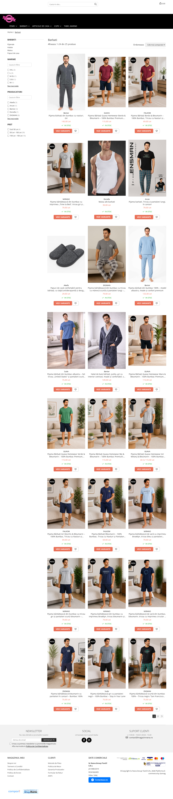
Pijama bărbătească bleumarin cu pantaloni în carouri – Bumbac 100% (66, 695)
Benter (12, 109)
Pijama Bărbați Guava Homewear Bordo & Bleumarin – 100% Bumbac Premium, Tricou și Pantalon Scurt (107, 116)
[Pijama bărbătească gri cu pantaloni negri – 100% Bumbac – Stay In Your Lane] (107, 663)
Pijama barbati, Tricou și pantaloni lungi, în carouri (147, 203)
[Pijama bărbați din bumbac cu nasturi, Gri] (66, 82)
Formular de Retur (55, 773)
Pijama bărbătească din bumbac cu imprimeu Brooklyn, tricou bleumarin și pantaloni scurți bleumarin (107, 615)
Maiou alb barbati (107, 201)
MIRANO (66, 199)
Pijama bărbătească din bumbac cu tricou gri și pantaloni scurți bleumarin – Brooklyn (66, 615)
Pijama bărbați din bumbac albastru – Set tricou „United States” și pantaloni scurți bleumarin (66, 375)
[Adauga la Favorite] (75, 131)
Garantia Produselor (56, 769)
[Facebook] (84, 740)
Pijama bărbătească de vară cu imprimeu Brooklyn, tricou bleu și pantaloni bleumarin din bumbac (147, 535)
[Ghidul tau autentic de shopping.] (14, 791)
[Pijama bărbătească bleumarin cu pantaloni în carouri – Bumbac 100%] (66, 663)
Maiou (10, 50)
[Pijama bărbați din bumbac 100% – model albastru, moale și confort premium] (147, 254)
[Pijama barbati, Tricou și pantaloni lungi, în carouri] (147, 168)
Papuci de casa (13, 53)
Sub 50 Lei (14, 129)
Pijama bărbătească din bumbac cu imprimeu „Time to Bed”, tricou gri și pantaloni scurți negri (66, 203)
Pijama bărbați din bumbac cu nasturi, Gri (66, 116)
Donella (13, 112)
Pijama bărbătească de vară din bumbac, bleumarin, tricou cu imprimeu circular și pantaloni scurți (147, 615)
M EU (12, 76)
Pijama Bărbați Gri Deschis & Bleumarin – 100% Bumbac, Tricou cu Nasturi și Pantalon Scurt (66, 535)
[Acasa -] (15, 18)
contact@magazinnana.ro (141, 737)
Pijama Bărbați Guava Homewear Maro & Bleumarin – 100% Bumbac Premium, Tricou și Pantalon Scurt (147, 375)
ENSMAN (13, 115)
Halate (10, 47)
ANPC (50, 776)
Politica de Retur (54, 766)
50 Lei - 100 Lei (15, 132)
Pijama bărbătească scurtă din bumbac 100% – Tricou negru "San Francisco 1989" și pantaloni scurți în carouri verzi (147, 695)
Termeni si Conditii (14, 766)
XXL (11, 70)
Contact (10, 776)
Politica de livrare (14, 773)
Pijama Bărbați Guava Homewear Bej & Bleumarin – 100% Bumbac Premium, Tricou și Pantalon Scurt (106, 455)
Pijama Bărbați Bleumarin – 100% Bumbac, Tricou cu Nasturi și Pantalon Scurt (106, 535)
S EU (11, 79)
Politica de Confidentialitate (37, 746)
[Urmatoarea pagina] (162, 716)
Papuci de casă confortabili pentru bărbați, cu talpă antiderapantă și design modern (66, 289)
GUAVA (107, 113)
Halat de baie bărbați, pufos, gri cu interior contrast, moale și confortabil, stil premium (107, 375)
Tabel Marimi (70, 26)
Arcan (12, 105)
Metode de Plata (54, 763)
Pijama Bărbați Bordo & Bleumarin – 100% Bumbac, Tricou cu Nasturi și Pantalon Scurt (147, 116)
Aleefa (12, 102)
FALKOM (147, 113)
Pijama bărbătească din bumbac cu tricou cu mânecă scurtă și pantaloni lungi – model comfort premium (107, 289)
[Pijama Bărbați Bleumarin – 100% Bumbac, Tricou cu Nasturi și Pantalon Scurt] (107, 503)
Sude (66, 371)
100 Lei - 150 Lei (16, 135)
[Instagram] (89, 740)
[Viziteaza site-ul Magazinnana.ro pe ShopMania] (30, 791)
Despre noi (11, 763)
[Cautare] (95, 4)
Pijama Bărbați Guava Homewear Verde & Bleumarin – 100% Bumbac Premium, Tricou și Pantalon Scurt (66, 455)
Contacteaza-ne (101, 780)
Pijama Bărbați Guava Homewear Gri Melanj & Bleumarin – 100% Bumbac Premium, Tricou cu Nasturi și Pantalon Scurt (147, 455)
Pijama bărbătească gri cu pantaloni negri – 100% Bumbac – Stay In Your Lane (106, 695)
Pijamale (10, 44)
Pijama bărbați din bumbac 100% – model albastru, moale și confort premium (147, 289)
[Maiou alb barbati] (107, 168)
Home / (10, 32)
